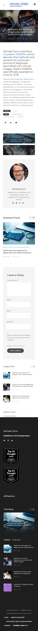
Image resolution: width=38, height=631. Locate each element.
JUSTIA (15, 111)
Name (9, 300)
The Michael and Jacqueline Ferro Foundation (19, 622)
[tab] (7, 540)
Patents (16, 625)
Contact (24, 625)
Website (10, 322)
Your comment (12, 280)
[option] (19, 239)
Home (6, 617)
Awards (7, 625)
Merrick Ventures (17, 617)
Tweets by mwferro (9, 416)
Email (9, 311)
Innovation (22, 150)
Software (12, 24)
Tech (20, 24)
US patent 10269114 (14, 54)
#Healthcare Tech (17, 114)
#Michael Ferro (9, 116)
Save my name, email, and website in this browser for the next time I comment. (18, 338)
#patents (20, 116)
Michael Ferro (11, 38)
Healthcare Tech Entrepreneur (16, 247)
